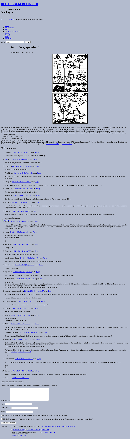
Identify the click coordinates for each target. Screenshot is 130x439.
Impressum (8, 38)
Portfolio (7, 35)
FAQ (6, 29)
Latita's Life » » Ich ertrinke (20, 378)
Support (7, 33)
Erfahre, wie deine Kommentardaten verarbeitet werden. (57, 426)
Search (3, 42)
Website (3, 411)
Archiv (7, 37)
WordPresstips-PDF (52, 144)
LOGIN (14, 435)
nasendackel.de (67, 144)
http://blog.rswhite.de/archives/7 (21, 352)
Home (7, 26)
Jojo (6, 159)
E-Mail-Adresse (6, 408)
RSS (24, 435)
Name (3, 404)
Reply (37, 152)
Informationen (9, 27)
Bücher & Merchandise (12, 31)
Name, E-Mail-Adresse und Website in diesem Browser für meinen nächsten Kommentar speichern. (35, 415)
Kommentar (5, 400)
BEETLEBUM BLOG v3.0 (19, 4)
